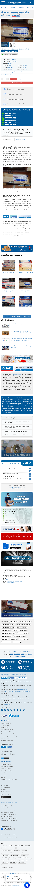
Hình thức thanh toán (6, 773)
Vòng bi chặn (12, 848)
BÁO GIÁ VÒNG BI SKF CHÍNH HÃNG (19, 652)
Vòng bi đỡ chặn (20, 848)
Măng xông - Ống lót (20, 852)
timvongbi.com (6, 787)
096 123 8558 (10, 581)
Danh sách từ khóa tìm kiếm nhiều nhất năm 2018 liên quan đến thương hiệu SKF (21, 339)
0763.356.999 (10, 118)
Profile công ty (4, 727)
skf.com (4, 789)
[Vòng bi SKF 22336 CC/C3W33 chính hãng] (25, 283)
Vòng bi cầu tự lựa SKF (25, 621)
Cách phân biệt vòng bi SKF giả (8, 835)
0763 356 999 (26, 692)
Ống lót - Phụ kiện (24, 639)
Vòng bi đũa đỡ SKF (6, 636)
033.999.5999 (10, 115)
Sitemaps (3, 775)
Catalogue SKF (5, 862)
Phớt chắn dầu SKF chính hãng (8, 814)
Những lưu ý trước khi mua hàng (9, 779)
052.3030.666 (10, 120)
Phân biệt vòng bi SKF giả (25, 860)
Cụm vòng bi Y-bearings (19, 636)
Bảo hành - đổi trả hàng (7, 766)
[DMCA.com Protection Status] (5, 758)
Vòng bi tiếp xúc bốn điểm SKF (23, 624)
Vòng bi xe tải (13, 639)
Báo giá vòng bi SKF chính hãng (9, 736)
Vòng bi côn (11, 845)
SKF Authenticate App (13, 865)
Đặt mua (14, 79)
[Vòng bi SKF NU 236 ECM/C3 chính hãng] (25, 265)
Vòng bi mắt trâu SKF (23, 633)
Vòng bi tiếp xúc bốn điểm (7, 850)
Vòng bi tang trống (19, 845)
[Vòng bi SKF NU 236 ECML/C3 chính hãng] (8, 283)
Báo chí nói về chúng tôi (7, 729)
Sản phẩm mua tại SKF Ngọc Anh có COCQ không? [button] (15, 435)
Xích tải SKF (11, 857)
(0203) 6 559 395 (7, 704)
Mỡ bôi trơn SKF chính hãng (8, 810)
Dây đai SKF (4, 857)
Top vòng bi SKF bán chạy (24, 865)
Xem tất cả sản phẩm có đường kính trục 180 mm (17, 316)
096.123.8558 (10, 113)
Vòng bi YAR (16, 850)
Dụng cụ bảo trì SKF (15, 855)
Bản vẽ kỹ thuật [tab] (20, 140)
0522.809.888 (10, 122)
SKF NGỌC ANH (13, 873)
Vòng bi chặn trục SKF (22, 627)
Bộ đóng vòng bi (5, 860)
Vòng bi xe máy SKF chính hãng (9, 820)
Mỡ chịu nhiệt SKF (5, 855)
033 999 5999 (19, 581)
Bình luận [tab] (5, 143)
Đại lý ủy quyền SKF (6, 723)
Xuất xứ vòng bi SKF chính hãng (9, 837)
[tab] (17, 422)
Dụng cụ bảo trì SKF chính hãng (9, 818)
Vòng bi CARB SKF (6, 642)
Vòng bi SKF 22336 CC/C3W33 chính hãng (15, 12)
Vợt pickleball (10, 785)
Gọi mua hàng (17, 83)
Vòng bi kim (5, 639)
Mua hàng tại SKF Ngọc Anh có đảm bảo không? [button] (15, 431)
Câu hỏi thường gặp (6, 769)
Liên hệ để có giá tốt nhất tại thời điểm (14, 72)
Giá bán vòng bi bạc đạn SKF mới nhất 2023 (21, 324)
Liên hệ (3, 777)
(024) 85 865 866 (9, 580)
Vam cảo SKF (28, 857)
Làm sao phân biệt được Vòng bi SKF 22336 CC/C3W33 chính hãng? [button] (16, 426)
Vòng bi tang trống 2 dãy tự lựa (20, 630)
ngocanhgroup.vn (6, 792)
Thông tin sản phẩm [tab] (8, 140)
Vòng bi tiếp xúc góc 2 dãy (8, 627)
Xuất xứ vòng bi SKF (14, 860)
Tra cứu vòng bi (13, 862)
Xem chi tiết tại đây (6, 412)
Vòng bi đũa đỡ (5, 848)
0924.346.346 (10, 124)
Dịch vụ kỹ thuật (5, 738)
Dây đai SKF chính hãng (7, 812)
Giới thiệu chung (5, 725)
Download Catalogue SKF (7, 734)
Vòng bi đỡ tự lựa (28, 845)
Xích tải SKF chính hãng (7, 816)
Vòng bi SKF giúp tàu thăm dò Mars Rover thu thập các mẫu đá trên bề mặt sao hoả (21, 332)
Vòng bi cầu (4, 845)
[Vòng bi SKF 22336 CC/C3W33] (17, 177)
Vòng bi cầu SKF (13, 621)
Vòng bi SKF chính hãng (7, 806)
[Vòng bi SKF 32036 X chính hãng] (25, 301)
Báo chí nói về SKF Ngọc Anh (7, 867)
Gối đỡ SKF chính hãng (6, 808)
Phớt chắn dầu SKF (24, 855)
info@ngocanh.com (17, 487)
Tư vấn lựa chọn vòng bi (7, 740)
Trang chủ (4, 7)
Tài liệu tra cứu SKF (6, 732)
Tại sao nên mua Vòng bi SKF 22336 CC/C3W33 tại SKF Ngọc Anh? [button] (16, 421)
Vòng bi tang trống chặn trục (8, 633)
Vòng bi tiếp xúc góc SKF (8, 624)
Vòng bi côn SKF (6, 630)
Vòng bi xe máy (17, 642)
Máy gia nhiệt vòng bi (20, 857)
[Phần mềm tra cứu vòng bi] (6, 797)
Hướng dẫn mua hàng (6, 75)
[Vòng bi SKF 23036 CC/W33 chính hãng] (8, 301)
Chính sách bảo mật (6, 764)
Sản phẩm (12, 7)
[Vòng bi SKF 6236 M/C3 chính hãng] (8, 265)
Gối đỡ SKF (11, 852)
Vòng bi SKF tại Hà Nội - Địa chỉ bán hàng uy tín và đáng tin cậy (22, 346)
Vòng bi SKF (21, 7)
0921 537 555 (25, 698)
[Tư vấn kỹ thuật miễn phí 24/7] (17, 359)
